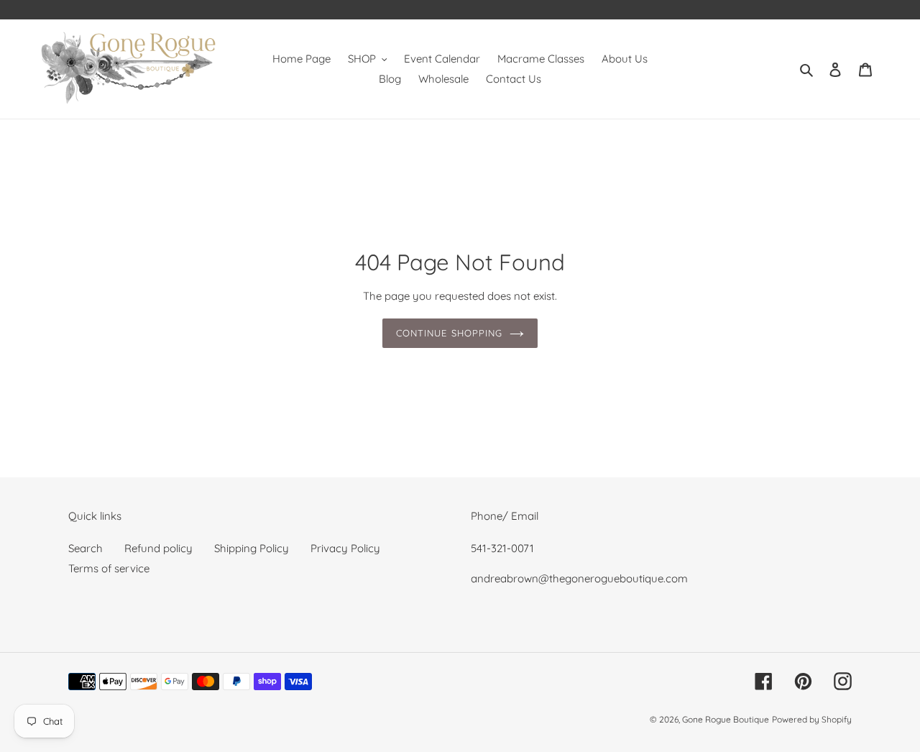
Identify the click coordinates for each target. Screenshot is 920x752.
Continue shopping (449, 333)
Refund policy (158, 548)
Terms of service (109, 568)
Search (85, 548)
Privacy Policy (345, 548)
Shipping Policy (251, 548)
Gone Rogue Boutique (725, 719)
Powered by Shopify (812, 719)
